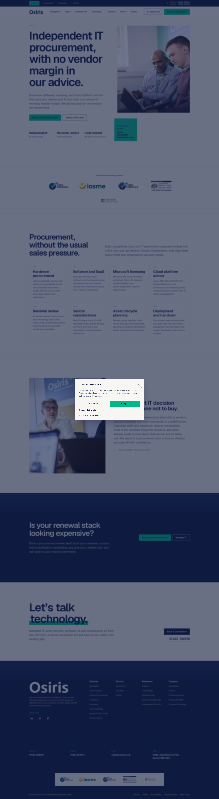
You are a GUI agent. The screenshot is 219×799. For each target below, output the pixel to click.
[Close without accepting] (138, 384)
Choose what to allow (88, 410)
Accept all (125, 403)
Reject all (93, 403)
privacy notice (97, 415)
